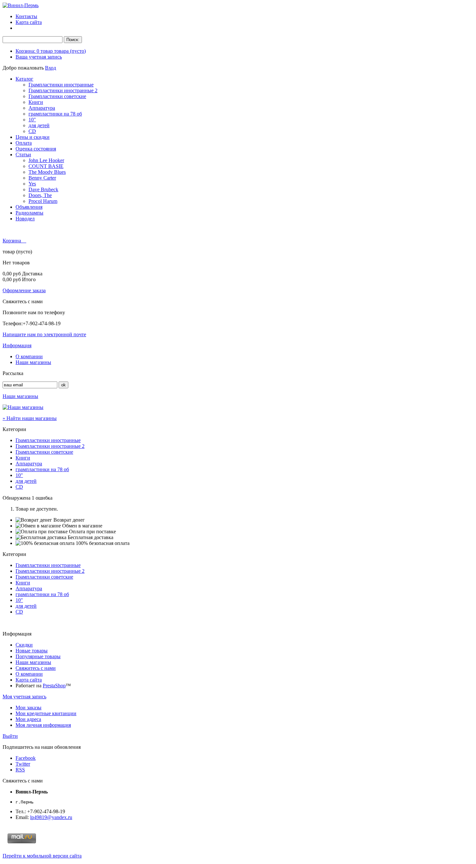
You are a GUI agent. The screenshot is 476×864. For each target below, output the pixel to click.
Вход (50, 68)
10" (32, 119)
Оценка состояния (36, 148)
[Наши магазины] (23, 407)
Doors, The (40, 195)
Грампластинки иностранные (61, 84)
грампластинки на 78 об (55, 113)
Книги (35, 102)
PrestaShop (54, 685)
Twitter (23, 764)
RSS (20, 769)
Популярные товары (38, 656)
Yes (32, 183)
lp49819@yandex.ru (51, 817)
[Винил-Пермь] (21, 5)
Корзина (12, 240)
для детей (39, 125)
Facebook (26, 758)
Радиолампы (29, 213)
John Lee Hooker (46, 160)
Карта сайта (29, 22)
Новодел (25, 218)
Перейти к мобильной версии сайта (42, 855)
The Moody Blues (47, 172)
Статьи (23, 154)
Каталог (24, 79)
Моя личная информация (43, 725)
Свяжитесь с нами (36, 668)
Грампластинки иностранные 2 (62, 90)
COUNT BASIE (45, 166)
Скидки (24, 645)
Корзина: (51, 51)
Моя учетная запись (24, 696)
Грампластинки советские (57, 96)
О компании (29, 356)
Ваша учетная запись (39, 57)
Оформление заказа (24, 290)
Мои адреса (28, 719)
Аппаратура (41, 108)
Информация (17, 345)
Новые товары (32, 650)
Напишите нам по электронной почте (44, 334)
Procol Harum (42, 201)
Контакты (26, 16)
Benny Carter (42, 178)
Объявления (29, 207)
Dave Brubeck (43, 189)
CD (32, 131)
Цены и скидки (33, 137)
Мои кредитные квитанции (46, 713)
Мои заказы (28, 707)
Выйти (10, 736)
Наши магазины (33, 362)
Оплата (24, 143)
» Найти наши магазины (30, 418)
